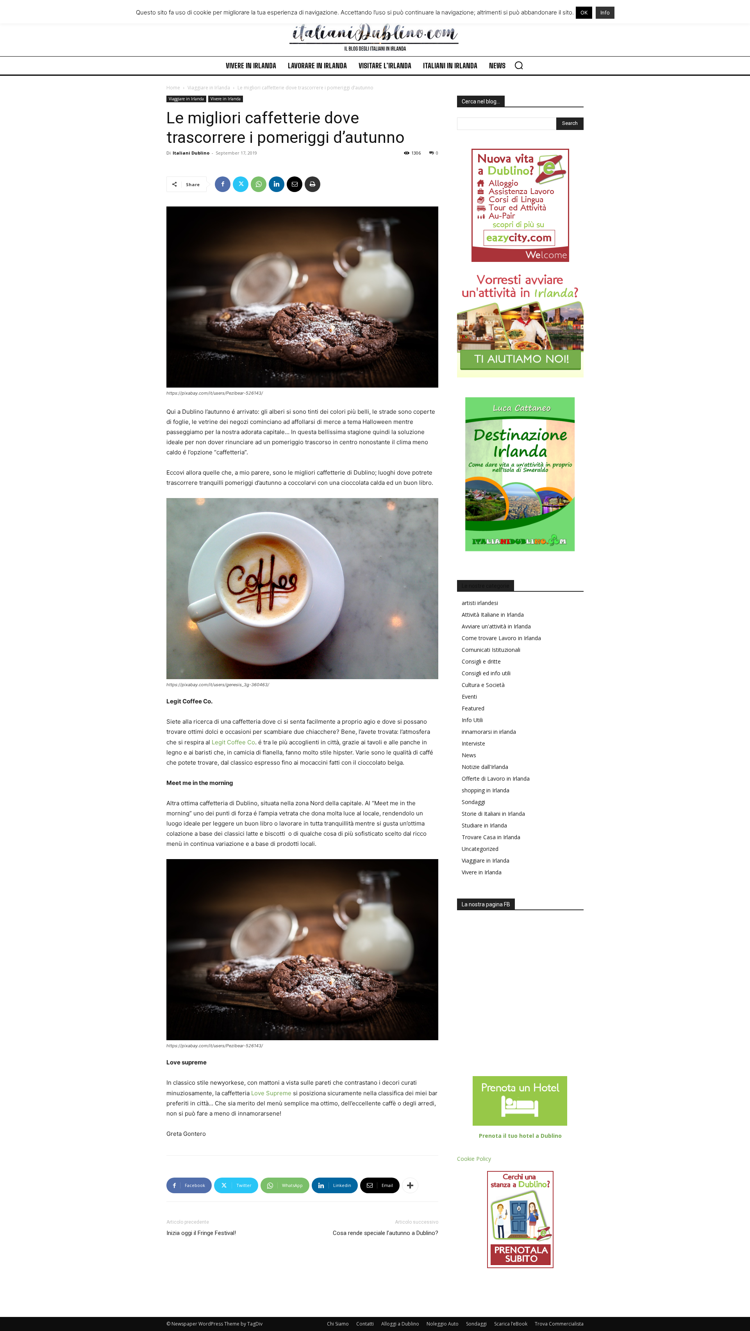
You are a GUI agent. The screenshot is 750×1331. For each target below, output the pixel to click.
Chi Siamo (338, 1323)
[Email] (294, 184)
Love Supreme (271, 1093)
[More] (410, 1185)
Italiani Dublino (191, 153)
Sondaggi (473, 802)
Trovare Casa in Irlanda (491, 837)
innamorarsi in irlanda (489, 731)
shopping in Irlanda (485, 790)
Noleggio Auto (443, 1323)
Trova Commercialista (559, 1323)
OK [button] (584, 12)
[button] (518, 65)
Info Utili (472, 720)
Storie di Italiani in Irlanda (493, 813)
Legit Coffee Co (233, 742)
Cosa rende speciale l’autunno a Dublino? (385, 1233)
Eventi (469, 696)
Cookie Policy (474, 1158)
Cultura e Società (483, 685)
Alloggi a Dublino (400, 1323)
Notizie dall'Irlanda (485, 766)
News (469, 755)
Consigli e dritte (481, 661)
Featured (473, 708)
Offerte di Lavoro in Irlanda (496, 778)
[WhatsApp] (258, 184)
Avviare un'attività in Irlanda (496, 626)
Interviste (473, 743)
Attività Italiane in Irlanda (493, 614)
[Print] (312, 184)
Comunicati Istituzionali (491, 649)
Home (173, 87)
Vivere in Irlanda (226, 98)
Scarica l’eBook (510, 1323)
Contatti (365, 1323)
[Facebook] (222, 184)
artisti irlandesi (480, 603)
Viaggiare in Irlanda (209, 87)
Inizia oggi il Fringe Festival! (201, 1233)
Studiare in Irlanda (484, 825)
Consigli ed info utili (486, 673)
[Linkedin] (276, 184)
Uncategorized (480, 848)
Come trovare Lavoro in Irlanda (501, 638)
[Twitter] (240, 184)
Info (605, 12)
